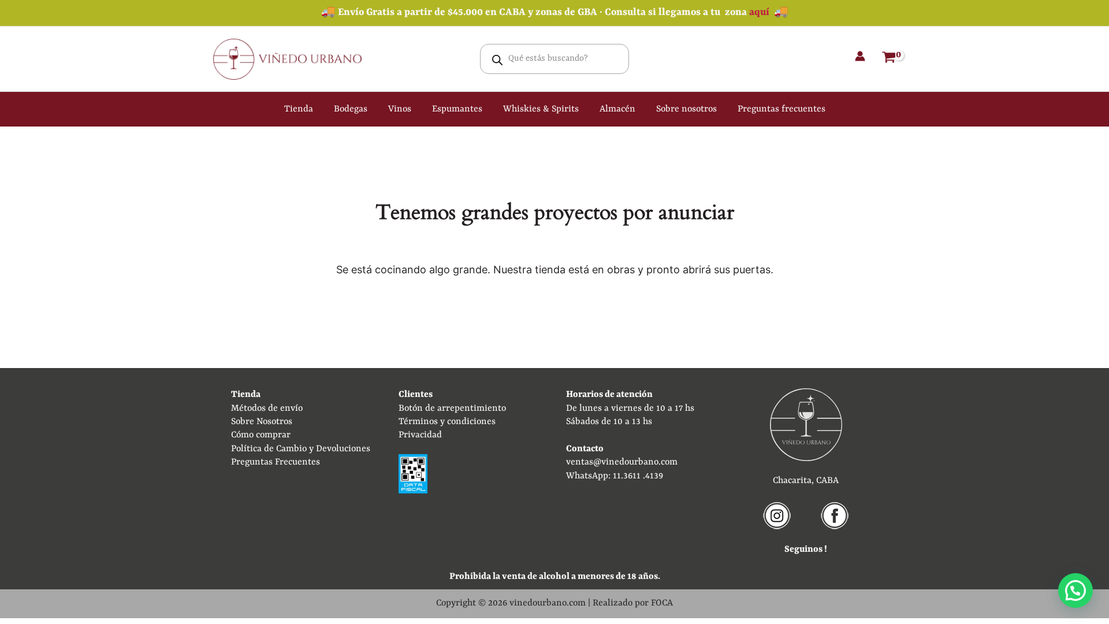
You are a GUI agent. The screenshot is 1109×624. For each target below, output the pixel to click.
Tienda (298, 109)
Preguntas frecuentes (781, 109)
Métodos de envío (267, 408)
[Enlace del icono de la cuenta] (860, 56)
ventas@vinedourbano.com (622, 462)
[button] (1075, 590)
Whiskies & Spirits (541, 109)
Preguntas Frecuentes (275, 462)
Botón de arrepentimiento (452, 408)
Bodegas (350, 109)
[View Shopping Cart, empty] (889, 59)
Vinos (399, 109)
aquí (759, 12)
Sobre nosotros (686, 109)
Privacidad (420, 435)
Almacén (617, 109)
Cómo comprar (261, 435)
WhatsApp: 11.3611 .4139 (614, 476)
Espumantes (457, 109)
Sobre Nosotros (261, 422)
